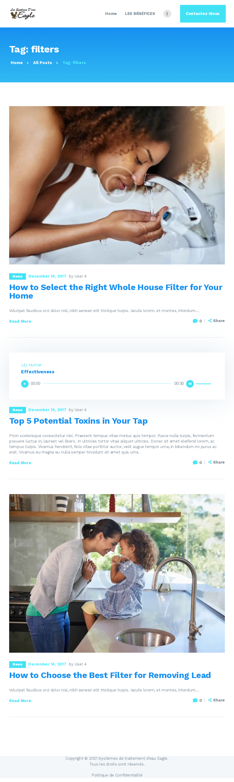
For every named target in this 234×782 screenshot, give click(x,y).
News (17, 276)
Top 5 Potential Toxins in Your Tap (78, 421)
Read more (20, 321)
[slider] (204, 383)
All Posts (42, 62)
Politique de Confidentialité (116, 775)
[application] (117, 384)
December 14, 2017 (47, 276)
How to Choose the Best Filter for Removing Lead (110, 675)
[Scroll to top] (226, 774)
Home (17, 62)
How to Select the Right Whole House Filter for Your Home (115, 291)
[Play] (25, 384)
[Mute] (190, 384)
